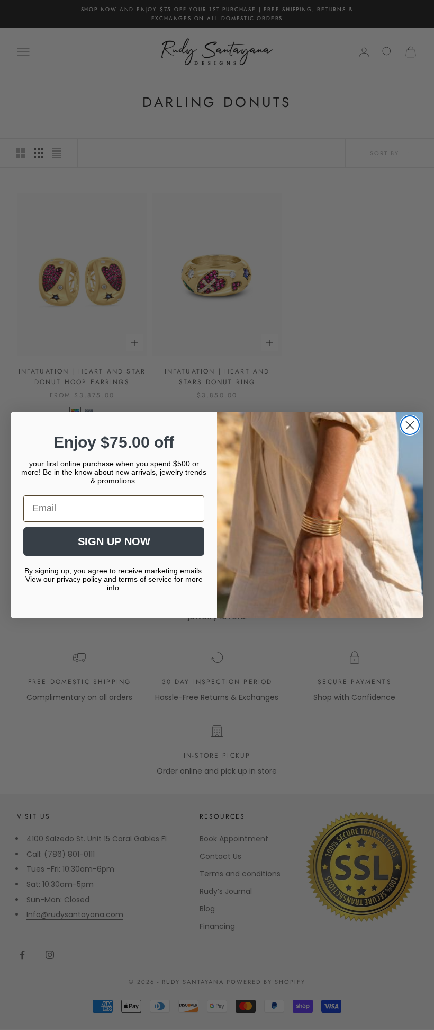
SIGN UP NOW (114, 541)
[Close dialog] (410, 425)
